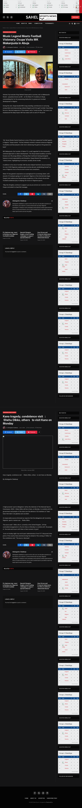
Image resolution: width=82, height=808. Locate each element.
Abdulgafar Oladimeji (13, 47)
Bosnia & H (67, 86)
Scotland (67, 116)
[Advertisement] (28, 127)
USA (63, 139)
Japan (66, 201)
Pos (60, 47)
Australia (64, 141)
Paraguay (64, 144)
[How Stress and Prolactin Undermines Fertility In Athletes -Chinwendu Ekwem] (45, 226)
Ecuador (67, 169)
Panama (66, 300)
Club (63, 47)
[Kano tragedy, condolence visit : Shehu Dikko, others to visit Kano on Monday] (28, 452)
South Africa (68, 58)
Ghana (66, 294)
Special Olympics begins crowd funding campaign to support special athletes (27, 235)
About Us (24, 23)
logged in (14, 251)
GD (74, 76)
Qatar (66, 89)
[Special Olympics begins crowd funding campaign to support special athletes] (27, 226)
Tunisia (66, 207)
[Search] (72, 23)
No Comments (31, 47)
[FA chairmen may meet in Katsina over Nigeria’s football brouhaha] (10, 226)
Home (18, 23)
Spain (66, 259)
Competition (38, 23)
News (30, 23)
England (67, 291)
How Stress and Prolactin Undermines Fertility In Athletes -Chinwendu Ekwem (44, 235)
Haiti (66, 119)
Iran (65, 231)
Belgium (67, 234)
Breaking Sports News (9, 32)
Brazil (66, 110)
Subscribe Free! (52, 798)
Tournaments (49, 23)
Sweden (67, 204)
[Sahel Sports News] (41, 17)
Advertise (41, 798)
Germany (67, 166)
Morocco (67, 113)
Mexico (66, 50)
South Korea (67, 53)
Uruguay (67, 262)
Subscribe (75, 17)
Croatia (66, 297)
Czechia (66, 55)
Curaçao (67, 172)
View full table (75, 62)
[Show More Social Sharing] (39, 51)
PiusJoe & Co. (49, 802)
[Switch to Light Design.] (70, 23)
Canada (66, 79)
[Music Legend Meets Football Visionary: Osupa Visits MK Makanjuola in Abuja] (28, 71)
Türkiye (63, 146)
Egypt (66, 228)
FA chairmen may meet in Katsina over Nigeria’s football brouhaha (10, 234)
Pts (77, 76)
